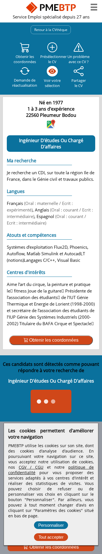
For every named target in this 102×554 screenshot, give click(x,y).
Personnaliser (51, 525)
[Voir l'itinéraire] (51, 126)
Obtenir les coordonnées (53, 547)
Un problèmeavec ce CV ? (78, 59)
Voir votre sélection (52, 83)
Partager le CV (78, 83)
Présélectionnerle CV (52, 59)
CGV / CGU (31, 467)
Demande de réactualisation (24, 83)
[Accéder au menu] (94, 7)
